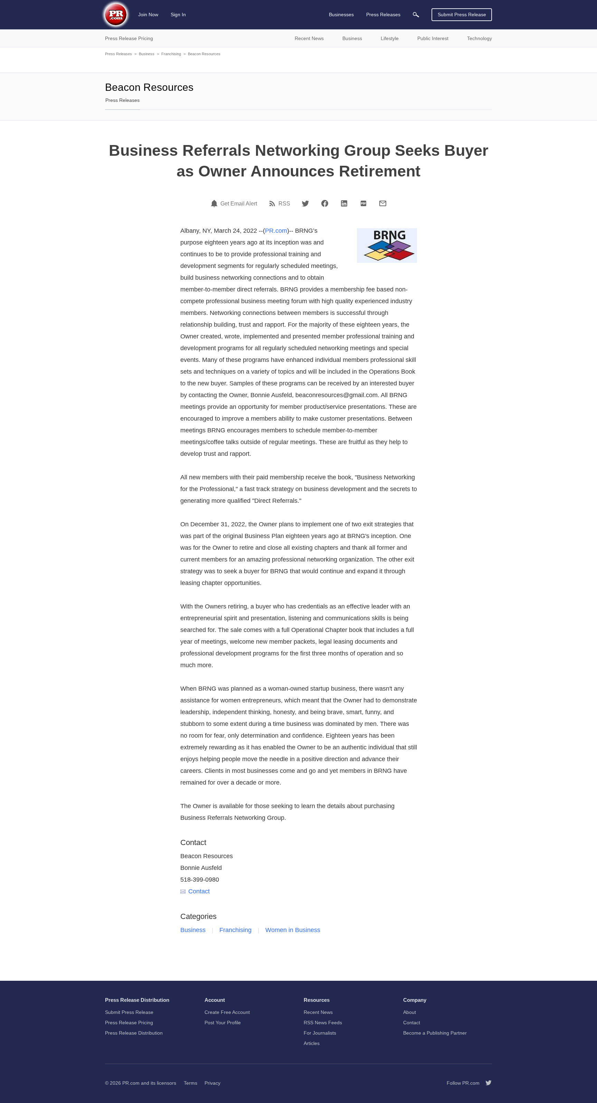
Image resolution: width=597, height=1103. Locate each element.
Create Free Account (227, 1012)
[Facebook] (325, 203)
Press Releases (118, 54)
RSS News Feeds (323, 1022)
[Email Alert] (215, 203)
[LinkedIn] (344, 203)
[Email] (383, 203)
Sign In (178, 14)
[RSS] (273, 203)
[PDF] (363, 203)
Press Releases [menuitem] (383, 14)
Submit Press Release (462, 14)
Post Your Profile (223, 1022)
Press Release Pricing (129, 1022)
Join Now (148, 14)
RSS (284, 204)
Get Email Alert (238, 204)
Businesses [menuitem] (341, 14)
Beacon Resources (204, 54)
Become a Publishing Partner (435, 1033)
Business (146, 54)
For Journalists (320, 1033)
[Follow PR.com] (486, 1083)
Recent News (318, 1012)
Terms (190, 1083)
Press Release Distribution (134, 1033)
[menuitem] (416, 15)
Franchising (171, 54)
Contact (199, 891)
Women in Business (292, 930)
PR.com (276, 230)
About (409, 1012)
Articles (312, 1043)
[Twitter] (305, 203)
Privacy (212, 1083)
